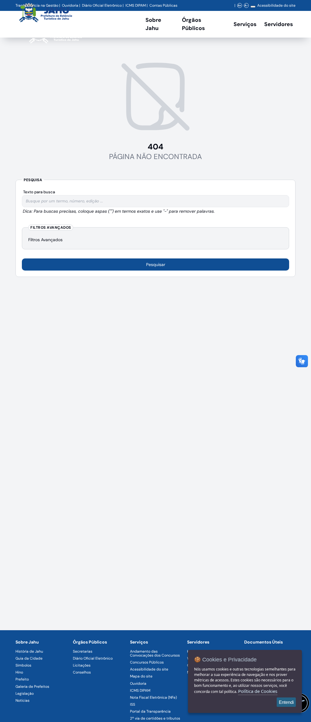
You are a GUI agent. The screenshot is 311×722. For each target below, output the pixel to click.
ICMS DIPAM (140, 690)
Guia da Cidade (29, 658)
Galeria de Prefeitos (32, 686)
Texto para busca (39, 192)
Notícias (22, 700)
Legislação (24, 693)
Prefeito (22, 679)
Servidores (198, 642)
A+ (239, 5)
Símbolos (23, 665)
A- (246, 5)
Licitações (82, 665)
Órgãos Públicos (90, 642)
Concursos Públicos (147, 662)
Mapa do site (141, 676)
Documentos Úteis (263, 642)
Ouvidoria (138, 683)
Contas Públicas (163, 5)
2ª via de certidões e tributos (155, 718)
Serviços (245, 24)
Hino (19, 672)
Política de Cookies (257, 691)
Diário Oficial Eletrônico (93, 658)
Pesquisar (155, 264)
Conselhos (82, 672)
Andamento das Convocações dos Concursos (155, 653)
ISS (132, 704)
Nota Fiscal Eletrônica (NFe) (153, 697)
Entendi (286, 702)
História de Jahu (29, 651)
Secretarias (82, 651)
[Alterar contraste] (253, 7)
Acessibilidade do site (276, 5)
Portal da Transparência (150, 711)
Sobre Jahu (153, 24)
